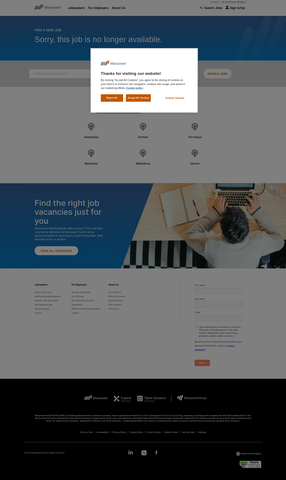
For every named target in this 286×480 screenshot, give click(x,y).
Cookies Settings (174, 98)
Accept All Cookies (138, 98)
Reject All (111, 98)
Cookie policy (134, 88)
